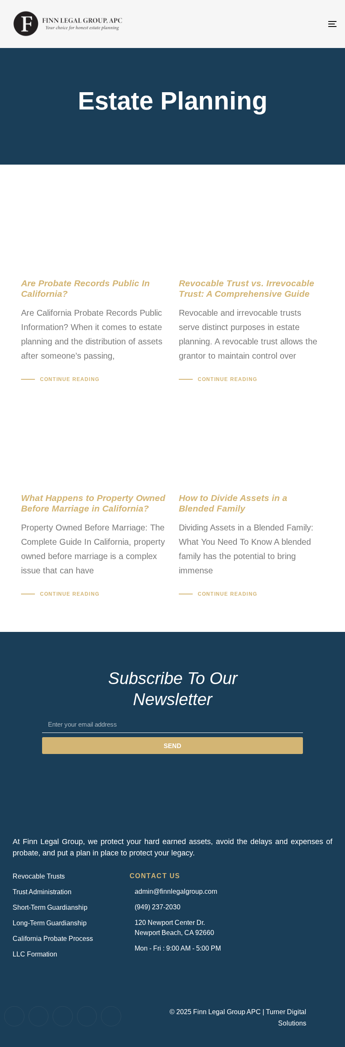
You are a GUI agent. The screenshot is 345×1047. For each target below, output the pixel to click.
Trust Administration (42, 891)
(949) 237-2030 (157, 907)
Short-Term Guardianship (50, 907)
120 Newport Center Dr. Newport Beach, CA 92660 (174, 927)
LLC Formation (35, 954)
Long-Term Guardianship (50, 923)
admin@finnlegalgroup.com (176, 891)
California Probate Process (53, 938)
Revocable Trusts (39, 876)
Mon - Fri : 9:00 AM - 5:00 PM (178, 948)
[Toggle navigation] (282, 24)
